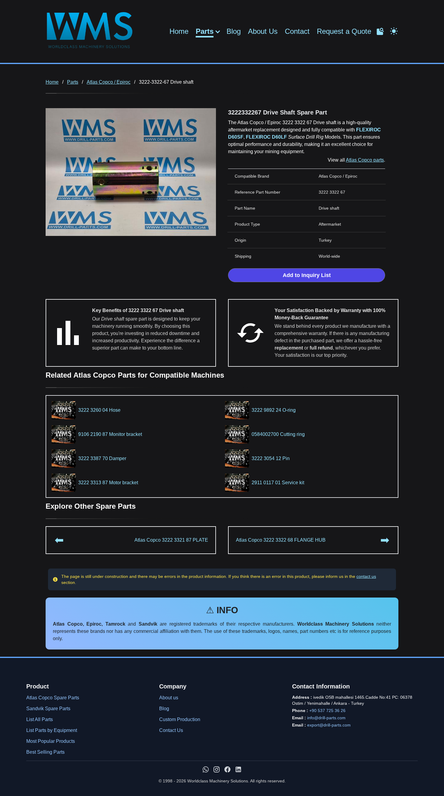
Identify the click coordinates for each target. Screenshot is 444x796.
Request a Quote (344, 31)
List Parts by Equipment (51, 730)
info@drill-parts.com (326, 717)
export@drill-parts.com (329, 725)
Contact (297, 31)
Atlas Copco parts (365, 160)
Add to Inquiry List (307, 275)
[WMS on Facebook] (227, 769)
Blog (234, 31)
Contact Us (171, 730)
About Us (263, 31)
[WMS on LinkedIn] (238, 769)
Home (178, 31)
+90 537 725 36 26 (327, 710)
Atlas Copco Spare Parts (52, 697)
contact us (366, 576)
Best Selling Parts (45, 752)
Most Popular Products (50, 741)
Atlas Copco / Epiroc (108, 82)
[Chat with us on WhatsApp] (205, 769)
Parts (205, 31)
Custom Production (179, 719)
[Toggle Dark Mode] (393, 30)
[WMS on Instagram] (216, 769)
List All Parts (39, 719)
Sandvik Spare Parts (48, 708)
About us (168, 697)
